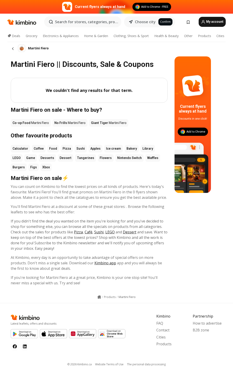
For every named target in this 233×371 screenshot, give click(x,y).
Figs (33, 167)
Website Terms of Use (109, 364)
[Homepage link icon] (99, 297)
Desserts (47, 158)
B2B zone (201, 330)
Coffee (39, 148)
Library (147, 148)
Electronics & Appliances (61, 36)
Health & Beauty (166, 36)
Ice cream (113, 148)
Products (204, 36)
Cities (220, 36)
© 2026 (79, 364)
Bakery (132, 148)
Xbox (46, 167)
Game (30, 158)
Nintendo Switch (129, 158)
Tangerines (85, 158)
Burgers (19, 167)
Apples (95, 148)
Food (53, 148)
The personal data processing (146, 364)
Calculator (20, 148)
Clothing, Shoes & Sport (131, 36)
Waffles (152, 158)
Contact (163, 330)
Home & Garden (96, 36)
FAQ (159, 323)
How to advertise (207, 323)
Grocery (31, 36)
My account (214, 21)
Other (188, 36)
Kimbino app (105, 262)
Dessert (65, 158)
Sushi (80, 148)
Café (88, 232)
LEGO (17, 158)
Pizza (67, 148)
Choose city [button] (145, 21)
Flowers (106, 158)
